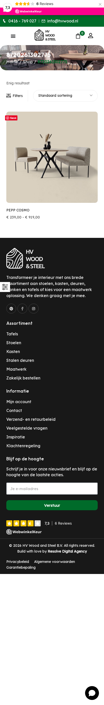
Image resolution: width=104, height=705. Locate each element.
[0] (78, 36)
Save (13, 118)
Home (12, 61)
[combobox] (65, 95)
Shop (28, 61)
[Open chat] (92, 693)
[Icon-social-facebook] (22, 308)
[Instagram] (33, 308)
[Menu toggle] (13, 36)
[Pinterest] (11, 308)
